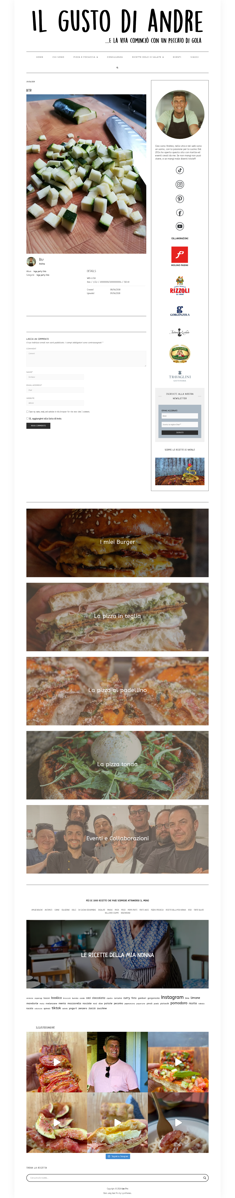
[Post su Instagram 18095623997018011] (117, 1062)
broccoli (67, 998)
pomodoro (178, 1003)
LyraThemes (126, 1193)
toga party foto (40, 271)
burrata (75, 998)
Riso (190, 910)
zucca (92, 1008)
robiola (201, 1004)
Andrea (42, 263)
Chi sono (58, 57)
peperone (140, 1004)
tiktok (56, 1008)
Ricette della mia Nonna (176, 910)
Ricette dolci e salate (147, 57)
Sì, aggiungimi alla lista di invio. (45, 418)
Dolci (74, 910)
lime (187, 998)
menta (62, 1003)
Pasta (117, 910)
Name (29, 372)
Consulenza (115, 57)
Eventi (177, 57)
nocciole (87, 1003)
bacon (47, 998)
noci (95, 1003)
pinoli (149, 1003)
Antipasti (48, 910)
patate (108, 1003)
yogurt (73, 1008)
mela (42, 1004)
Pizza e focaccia (85, 57)
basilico (56, 998)
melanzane (51, 1003)
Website (30, 398)
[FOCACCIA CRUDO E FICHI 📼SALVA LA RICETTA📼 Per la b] (56, 1122)
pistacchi (164, 1003)
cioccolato (98, 997)
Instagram (172, 997)
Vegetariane (125, 913)
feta (134, 998)
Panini (110, 910)
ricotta (193, 1003)
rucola (29, 1008)
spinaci (47, 1008)
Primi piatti (132, 910)
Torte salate (199, 910)
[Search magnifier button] (205, 1178)
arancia (29, 998)
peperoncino (130, 1004)
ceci (88, 997)
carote (82, 998)
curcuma (118, 998)
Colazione (66, 910)
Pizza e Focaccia (157, 910)
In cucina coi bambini (87, 910)
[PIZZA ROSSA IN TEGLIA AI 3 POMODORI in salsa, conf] (56, 1062)
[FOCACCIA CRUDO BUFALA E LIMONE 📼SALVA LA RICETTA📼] (117, 1122)
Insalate (101, 910)
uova (64, 1008)
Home (39, 57)
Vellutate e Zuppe (112, 913)
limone (195, 998)
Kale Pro (125, 1188)
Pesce (123, 910)
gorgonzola (154, 998)
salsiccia (38, 1009)
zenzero (82, 1008)
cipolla (110, 998)
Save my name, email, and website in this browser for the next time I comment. (59, 412)
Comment (31, 349)
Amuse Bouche (37, 910)
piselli (156, 1003)
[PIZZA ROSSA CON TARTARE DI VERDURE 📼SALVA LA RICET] (178, 1062)
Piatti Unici (144, 910)
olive (100, 1003)
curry (126, 998)
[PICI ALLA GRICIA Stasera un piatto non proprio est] (178, 1122)
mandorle (32, 1003)
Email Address (34, 385)
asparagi (38, 998)
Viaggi (195, 57)
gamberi (142, 998)
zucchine (102, 1008)
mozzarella (74, 1003)
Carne (57, 910)
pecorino (118, 1003)
